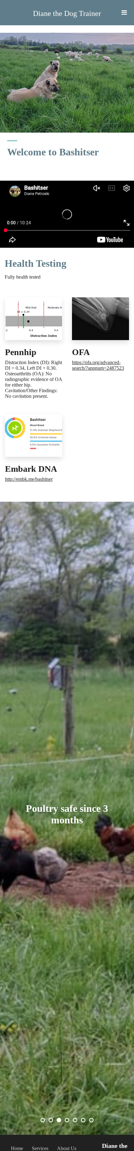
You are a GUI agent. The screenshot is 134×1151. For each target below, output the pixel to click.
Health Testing (35, 263)
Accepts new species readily (67, 814)
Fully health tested (23, 277)
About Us (66, 1148)
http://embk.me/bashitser (29, 479)
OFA (81, 352)
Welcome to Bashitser (53, 152)
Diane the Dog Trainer (67, 13)
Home (17, 1148)
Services (40, 1148)
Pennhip (20, 352)
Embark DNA (31, 469)
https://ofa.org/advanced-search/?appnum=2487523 (98, 365)
